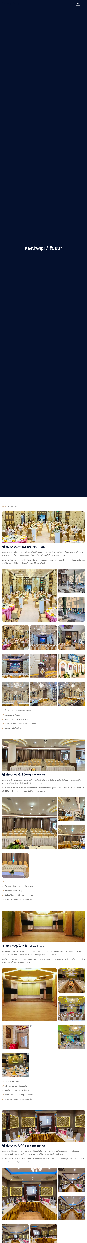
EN (78, 4)
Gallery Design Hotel (15, 3)
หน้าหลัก (5, 506)
